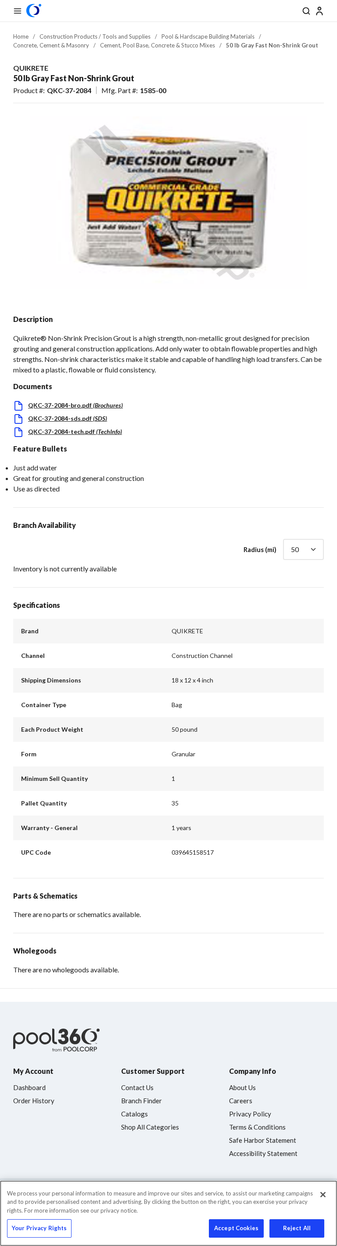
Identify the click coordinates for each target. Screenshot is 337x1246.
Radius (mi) (260, 549)
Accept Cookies (236, 1228)
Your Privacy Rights (39, 1228)
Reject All (297, 1228)
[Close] (323, 1194)
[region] (168, 1213)
